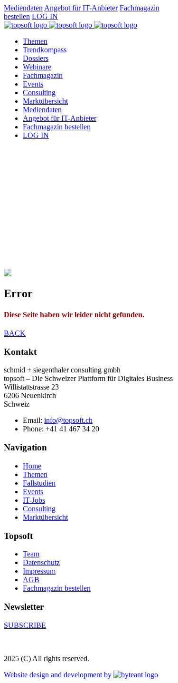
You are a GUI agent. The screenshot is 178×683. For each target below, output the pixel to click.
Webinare (37, 67)
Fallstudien (39, 483)
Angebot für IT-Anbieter (81, 8)
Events (33, 84)
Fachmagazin (43, 75)
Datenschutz (41, 562)
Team (31, 554)
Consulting (39, 92)
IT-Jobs (34, 500)
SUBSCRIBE (25, 625)
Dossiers (35, 58)
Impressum (39, 571)
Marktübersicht (45, 101)
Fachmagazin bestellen (57, 127)
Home (32, 466)
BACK (15, 333)
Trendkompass (44, 50)
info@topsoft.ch (68, 420)
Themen (35, 41)
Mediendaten (23, 8)
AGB (31, 580)
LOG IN (45, 16)
